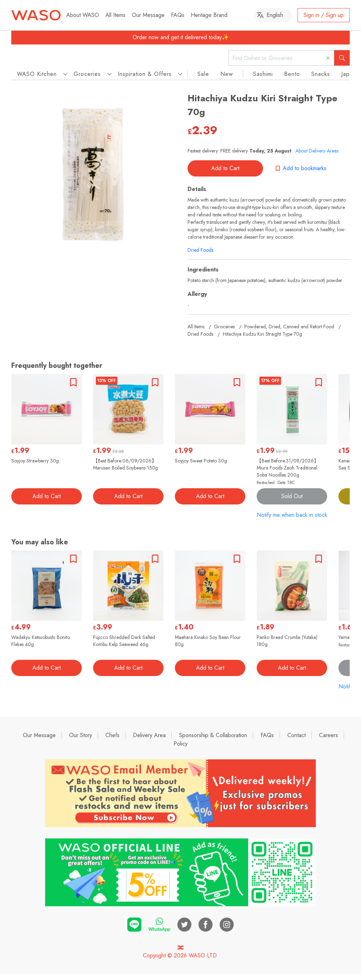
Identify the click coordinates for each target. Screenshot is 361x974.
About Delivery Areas (316, 150)
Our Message (148, 15)
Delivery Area (149, 735)
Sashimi (263, 74)
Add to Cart (225, 168)
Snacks (320, 74)
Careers (328, 735)
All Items (115, 15)
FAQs (177, 15)
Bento (292, 74)
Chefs (112, 735)
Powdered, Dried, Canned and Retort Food (289, 326)
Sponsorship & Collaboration (213, 735)
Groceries (224, 326)
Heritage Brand (209, 15)
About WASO (82, 15)
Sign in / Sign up (324, 15)
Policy (180, 744)
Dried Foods (200, 249)
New (226, 74)
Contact (296, 735)
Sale (203, 74)
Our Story (80, 735)
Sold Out (291, 496)
